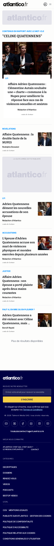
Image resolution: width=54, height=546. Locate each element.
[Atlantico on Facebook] (23, 423)
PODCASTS (8, 490)
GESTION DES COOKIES (40, 516)
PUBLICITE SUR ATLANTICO (15, 516)
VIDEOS (6, 484)
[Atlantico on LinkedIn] (31, 423)
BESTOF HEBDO (10, 495)
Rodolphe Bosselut (10, 147)
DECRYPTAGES (10, 467)
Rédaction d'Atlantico (27, 109)
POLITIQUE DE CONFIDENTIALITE (18, 521)
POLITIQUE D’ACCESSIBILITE (16, 527)
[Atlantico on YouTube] (47, 423)
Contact (35, 449)
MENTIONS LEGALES (18, 510)
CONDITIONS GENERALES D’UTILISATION (21, 538)
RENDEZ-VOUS (9, 478)
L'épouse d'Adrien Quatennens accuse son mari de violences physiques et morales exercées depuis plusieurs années (25, 246)
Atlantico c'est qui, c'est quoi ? (18, 447)
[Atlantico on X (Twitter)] (14, 423)
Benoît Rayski (8, 327)
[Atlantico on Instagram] (39, 423)
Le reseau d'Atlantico (13, 449)
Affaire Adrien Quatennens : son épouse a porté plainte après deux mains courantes (17, 285)
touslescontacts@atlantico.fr (27, 431)
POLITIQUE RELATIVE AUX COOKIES (19, 533)
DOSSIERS (7, 473)
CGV (5, 510)
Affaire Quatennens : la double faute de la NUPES (18, 138)
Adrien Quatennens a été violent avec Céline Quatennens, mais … (17, 319)
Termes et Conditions (32, 409)
